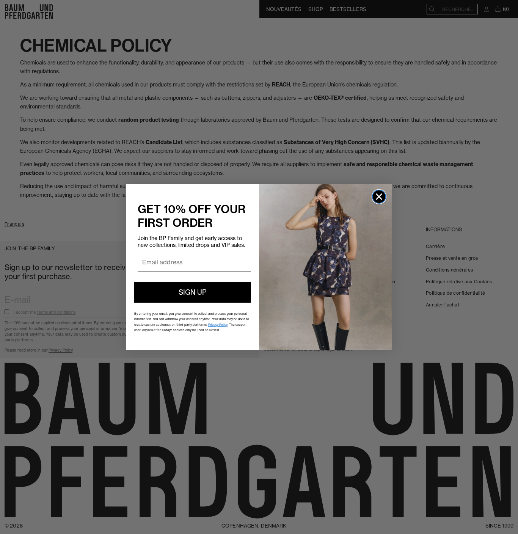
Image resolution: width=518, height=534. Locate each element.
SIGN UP (193, 292)
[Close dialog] (379, 196)
